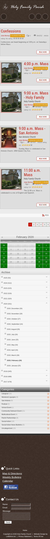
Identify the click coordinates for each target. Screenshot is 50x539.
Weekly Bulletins (11, 477)
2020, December (14, 308)
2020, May (12, 345)
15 (46, 254)
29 (46, 262)
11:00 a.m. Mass (11, 179)
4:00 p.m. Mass (11, 72)
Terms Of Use (38, 536)
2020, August (13, 329)
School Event (8, 407)
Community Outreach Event (13, 411)
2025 (7, 278)
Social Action (8, 421)
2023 (8, 288)
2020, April (12, 350)
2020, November (14, 314)
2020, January (14, 366)
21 (39, 258)
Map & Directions (12, 473)
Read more (43, 52)
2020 (8, 304)
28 (39, 262)
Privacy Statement (24, 536)
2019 (8, 371)
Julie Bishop (5, 36)
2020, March (13, 355)
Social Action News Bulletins (13, 425)
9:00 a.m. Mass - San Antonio (9, 137)
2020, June (12, 340)
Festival (6, 404)
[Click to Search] (45, 16)
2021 (8, 299)
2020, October (14, 319)
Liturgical (7, 394)
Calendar (7, 481)
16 (4, 258)
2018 (8, 377)
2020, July (12, 334)
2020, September (15, 324)
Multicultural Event (9, 414)
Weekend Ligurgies (10, 397)
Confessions (11, 31)
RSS (48, 394)
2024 (8, 283)
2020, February (14, 360)
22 (46, 258)
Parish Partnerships (10, 418)
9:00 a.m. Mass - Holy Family (11, 102)
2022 (8, 293)
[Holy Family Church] (25, 7)
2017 (8, 382)
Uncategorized (9, 428)
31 (39, 245)
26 (4, 245)
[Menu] (3, 16)
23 (4, 262)
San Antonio (7, 401)
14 (39, 254)
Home (25, 530)
